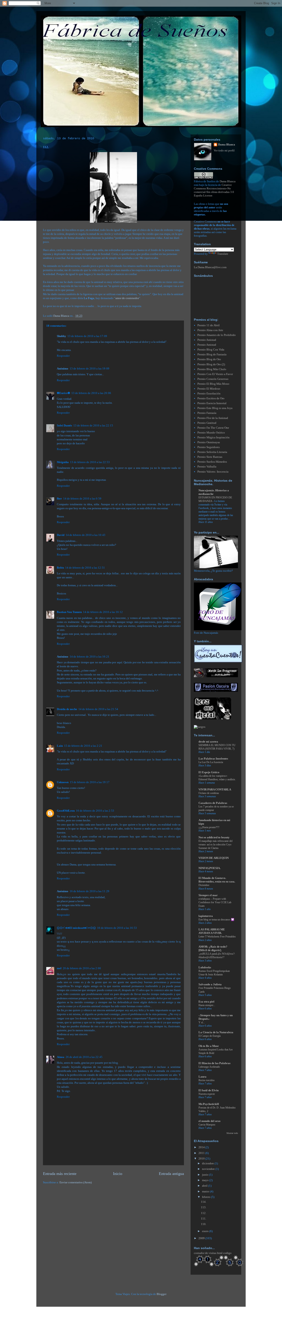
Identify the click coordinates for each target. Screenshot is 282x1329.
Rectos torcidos (207, 1080)
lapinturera (206, 916)
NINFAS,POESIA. (210, 868)
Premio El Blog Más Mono (213, 383)
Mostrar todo (232, 1133)
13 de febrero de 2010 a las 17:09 (87, 336)
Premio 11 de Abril (208, 325)
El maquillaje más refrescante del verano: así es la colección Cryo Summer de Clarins (215, 844)
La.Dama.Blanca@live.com (210, 267)
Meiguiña (63, 462)
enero (205, 1231)
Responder (63, 355)
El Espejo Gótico (209, 772)
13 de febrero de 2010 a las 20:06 (91, 393)
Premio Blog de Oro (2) (211, 364)
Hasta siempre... (207, 1005)
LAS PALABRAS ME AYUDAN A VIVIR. (212, 931)
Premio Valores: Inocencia (212, 471)
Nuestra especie (207, 1093)
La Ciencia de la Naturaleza (216, 1032)
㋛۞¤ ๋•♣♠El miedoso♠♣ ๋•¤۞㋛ (76, 927)
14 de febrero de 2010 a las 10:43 (85, 535)
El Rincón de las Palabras (214, 1063)
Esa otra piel (206, 1001)
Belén (60, 567)
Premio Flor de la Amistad (212, 418)
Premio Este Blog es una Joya (214, 408)
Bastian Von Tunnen (69, 612)
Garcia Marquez (207, 1124)
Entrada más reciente (59, 1173)
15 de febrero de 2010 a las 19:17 (89, 782)
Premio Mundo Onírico (211, 432)
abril (205, 1185)
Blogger (161, 1294)
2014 (202, 1147)
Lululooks (205, 967)
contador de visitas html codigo (213, 1253)
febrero (206, 1197)
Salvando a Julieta (210, 984)
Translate (222, 253)
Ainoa (60, 1057)
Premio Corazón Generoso (212, 379)
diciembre (208, 1163)
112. (203, 1213)
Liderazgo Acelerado (209, 1066)
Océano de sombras (209, 793)
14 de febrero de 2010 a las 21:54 (98, 709)
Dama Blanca (226, 144)
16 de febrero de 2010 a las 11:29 (89, 891)
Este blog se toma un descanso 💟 (216, 919)
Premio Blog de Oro (209, 359)
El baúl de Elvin (209, 1090)
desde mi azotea (208, 741)
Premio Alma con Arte (210, 330)
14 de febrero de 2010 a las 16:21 (89, 656)
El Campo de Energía (210, 1035)
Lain (60, 745)
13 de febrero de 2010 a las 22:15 (93, 425)
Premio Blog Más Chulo (211, 369)
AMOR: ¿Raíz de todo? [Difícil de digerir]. (213, 948)
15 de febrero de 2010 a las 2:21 (83, 745)
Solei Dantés (64, 425)
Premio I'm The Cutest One (213, 427)
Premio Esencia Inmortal (211, 403)
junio (205, 1174)
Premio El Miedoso (208, 388)
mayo (205, 1180)
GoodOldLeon (66, 810)
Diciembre (204, 885)
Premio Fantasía (206, 413)
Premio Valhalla (206, 466)
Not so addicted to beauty (214, 837)
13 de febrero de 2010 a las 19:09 (89, 368)
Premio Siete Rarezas (209, 456)
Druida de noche (67, 709)
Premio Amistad (206, 339)
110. (203, 1224)
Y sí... (202, 1022)
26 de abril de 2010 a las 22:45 (84, 1057)
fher (59, 498)
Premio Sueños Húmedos (212, 461)
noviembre (208, 1169)
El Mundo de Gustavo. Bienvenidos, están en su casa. (217, 879)
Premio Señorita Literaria (212, 452)
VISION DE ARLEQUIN (214, 858)
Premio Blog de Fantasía (211, 354)
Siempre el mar (208, 895)
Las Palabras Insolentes (213, 758)
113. (203, 1207)
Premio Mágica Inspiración (213, 437)
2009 (202, 1238)
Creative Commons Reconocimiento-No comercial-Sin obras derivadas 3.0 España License (214, 190)
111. (203, 1218)
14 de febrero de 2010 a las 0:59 (82, 498)
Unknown (63, 782)
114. (203, 1201)
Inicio (117, 1173)
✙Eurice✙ (63, 393)
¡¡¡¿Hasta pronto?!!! (209, 827)
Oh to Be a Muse (209, 1046)
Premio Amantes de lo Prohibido (216, 335)
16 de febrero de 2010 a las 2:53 (95, 810)
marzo (206, 1191)
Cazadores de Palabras (213, 803)
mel (59, 968)
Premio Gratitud (206, 422)
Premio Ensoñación (209, 393)
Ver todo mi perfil (224, 150)
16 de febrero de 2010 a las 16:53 (117, 927)
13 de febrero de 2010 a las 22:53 (90, 462)
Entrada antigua (171, 1173)
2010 (202, 1158)
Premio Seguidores (208, 447)
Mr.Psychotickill (209, 1104)
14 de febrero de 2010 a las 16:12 (103, 612)
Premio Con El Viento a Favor (215, 374)
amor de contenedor (127, 298)
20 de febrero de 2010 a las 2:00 (82, 968)
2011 (202, 1153)
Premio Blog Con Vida (210, 349)
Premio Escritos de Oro (210, 398)
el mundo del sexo (210, 1121)
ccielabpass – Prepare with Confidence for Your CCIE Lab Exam (215, 902)
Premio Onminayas (208, 442)
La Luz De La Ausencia (211, 762)
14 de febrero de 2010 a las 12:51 (85, 567)
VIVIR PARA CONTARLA (215, 789)
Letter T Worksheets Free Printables (217, 936)
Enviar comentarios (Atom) (75, 1182)
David (60, 535)
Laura (202, 1076)
